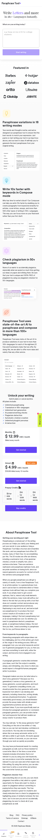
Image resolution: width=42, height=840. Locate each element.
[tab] (3, 835)
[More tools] (39, 835)
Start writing (21, 52)
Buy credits (21, 508)
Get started (21, 450)
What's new (39, 419)
